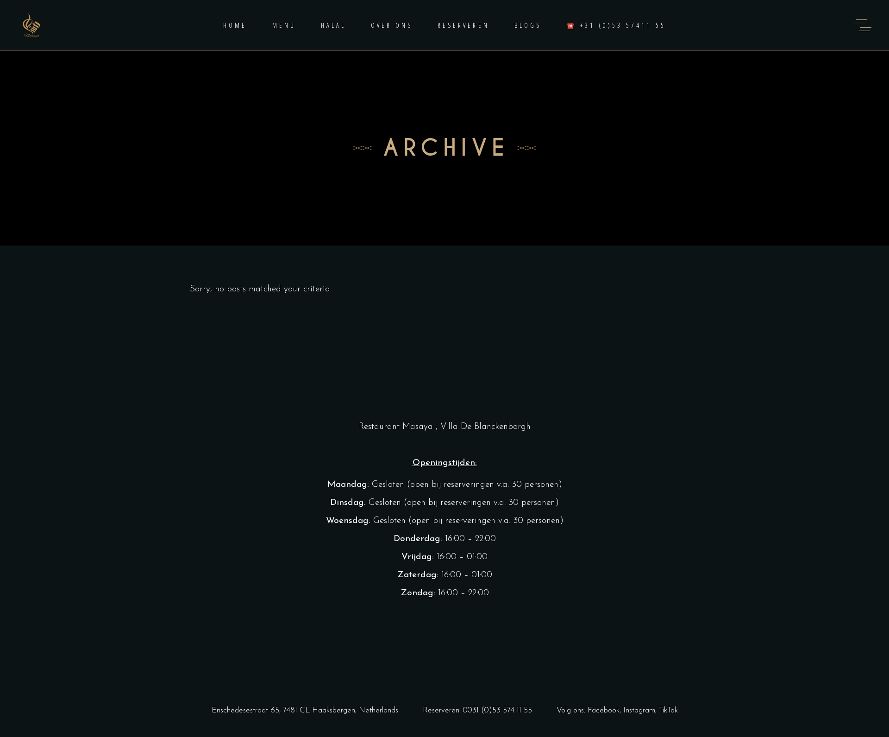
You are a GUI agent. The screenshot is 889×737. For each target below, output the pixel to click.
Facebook (604, 710)
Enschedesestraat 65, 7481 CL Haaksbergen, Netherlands (305, 710)
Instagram (639, 710)
